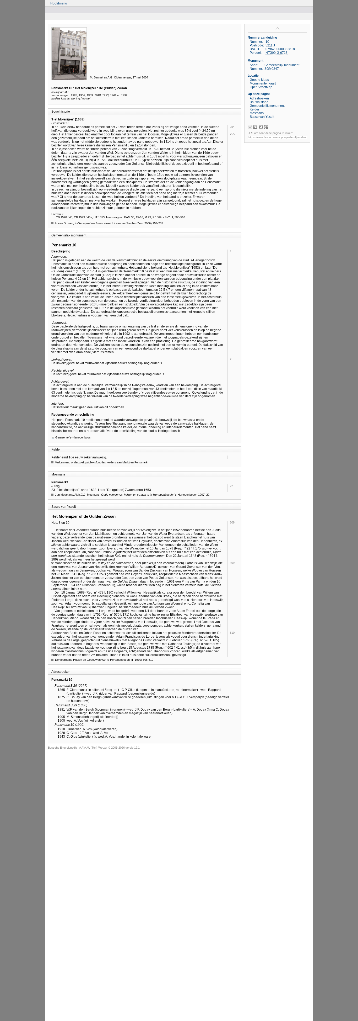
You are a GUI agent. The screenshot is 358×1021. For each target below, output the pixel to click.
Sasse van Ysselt (262, 117)
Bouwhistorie (259, 102)
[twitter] (255, 127)
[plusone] (266, 127)
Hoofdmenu (58, 3)
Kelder (254, 109)
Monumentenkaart (263, 83)
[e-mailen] (250, 127)
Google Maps (259, 80)
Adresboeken (259, 98)
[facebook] (261, 127)
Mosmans (257, 113)
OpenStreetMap (261, 87)
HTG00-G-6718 (276, 53)
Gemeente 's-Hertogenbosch (73, 437)
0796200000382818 (280, 49)
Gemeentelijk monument (267, 106)
